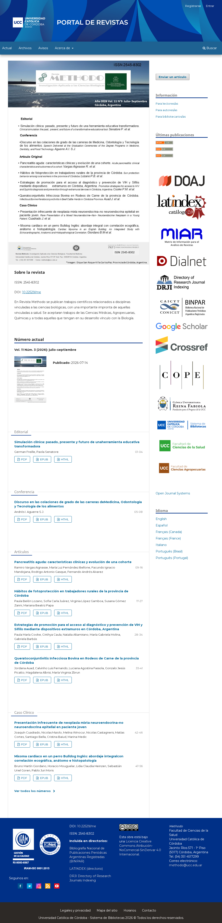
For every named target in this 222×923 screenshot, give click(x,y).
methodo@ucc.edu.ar (185, 865)
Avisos (43, 48)
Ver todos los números (32, 791)
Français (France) (168, 538)
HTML (64, 459)
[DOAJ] (182, 188)
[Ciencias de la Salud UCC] (182, 454)
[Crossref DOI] (182, 353)
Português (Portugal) (172, 558)
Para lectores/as (167, 103)
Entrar (210, 6)
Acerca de (63, 48)
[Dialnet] (182, 268)
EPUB (43, 459)
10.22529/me (31, 292)
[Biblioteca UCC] (182, 430)
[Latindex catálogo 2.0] (182, 219)
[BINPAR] (182, 317)
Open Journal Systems (173, 493)
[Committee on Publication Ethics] (182, 390)
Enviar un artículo (172, 77)
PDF (23, 459)
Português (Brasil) (169, 551)
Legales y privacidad (75, 910)
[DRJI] (182, 290)
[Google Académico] (182, 330)
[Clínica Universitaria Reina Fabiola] (182, 413)
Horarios (130, 910)
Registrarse (193, 6)
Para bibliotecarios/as (171, 116)
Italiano (161, 545)
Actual (7, 48)
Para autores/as (166, 110)
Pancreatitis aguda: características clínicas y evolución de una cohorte (73, 562)
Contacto (149, 910)
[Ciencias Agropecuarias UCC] (182, 475)
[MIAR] (182, 248)
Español (162, 525)
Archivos (25, 48)
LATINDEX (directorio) (86, 869)
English (161, 519)
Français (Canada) (169, 532)
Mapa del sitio (107, 910)
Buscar (211, 48)
